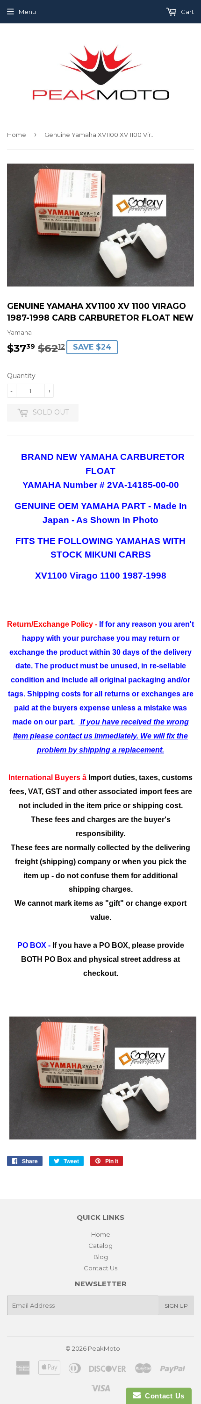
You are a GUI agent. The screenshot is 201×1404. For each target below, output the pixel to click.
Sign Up (176, 1305)
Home (16, 134)
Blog (100, 1257)
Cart (186, 11)
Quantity (21, 376)
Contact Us (100, 1268)
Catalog (100, 1245)
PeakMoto (104, 1348)
